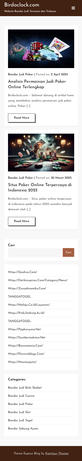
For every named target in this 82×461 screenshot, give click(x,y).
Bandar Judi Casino (21, 396)
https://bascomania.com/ (25, 345)
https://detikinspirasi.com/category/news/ (38, 280)
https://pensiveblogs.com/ (26, 353)
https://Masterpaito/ (22, 362)
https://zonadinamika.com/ (27, 288)
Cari (11, 245)
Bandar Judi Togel (20, 420)
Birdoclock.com (21, 5)
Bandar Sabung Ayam (23, 428)
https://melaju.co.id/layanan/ (29, 304)
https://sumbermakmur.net (26, 337)
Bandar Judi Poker (20, 74)
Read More (21, 117)
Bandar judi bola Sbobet (25, 387)
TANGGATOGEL (19, 296)
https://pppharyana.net (24, 329)
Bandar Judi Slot (19, 412)
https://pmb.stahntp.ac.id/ (26, 313)
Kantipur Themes (57, 453)
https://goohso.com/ (22, 272)
